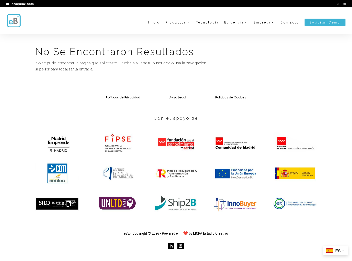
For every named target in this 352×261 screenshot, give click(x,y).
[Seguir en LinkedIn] (171, 246)
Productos (175, 22)
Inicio (154, 22)
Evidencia (234, 22)
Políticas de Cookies (230, 97)
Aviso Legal (177, 97)
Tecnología (207, 22)
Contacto (289, 22)
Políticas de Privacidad (123, 97)
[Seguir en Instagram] (180, 246)
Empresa (262, 22)
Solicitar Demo (325, 22)
